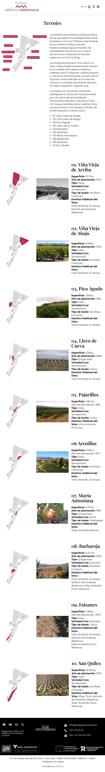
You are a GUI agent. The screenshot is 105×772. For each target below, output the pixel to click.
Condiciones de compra (53, 761)
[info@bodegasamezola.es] (65, 725)
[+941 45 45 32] (65, 730)
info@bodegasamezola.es (83, 725)
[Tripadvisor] (10, 724)
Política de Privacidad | (66, 758)
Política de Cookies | (87, 758)
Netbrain (60, 766)
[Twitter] (22, 724)
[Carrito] (93, 6)
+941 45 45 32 (76, 730)
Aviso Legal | (50, 758)
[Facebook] (4, 724)
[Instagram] (16, 724)
